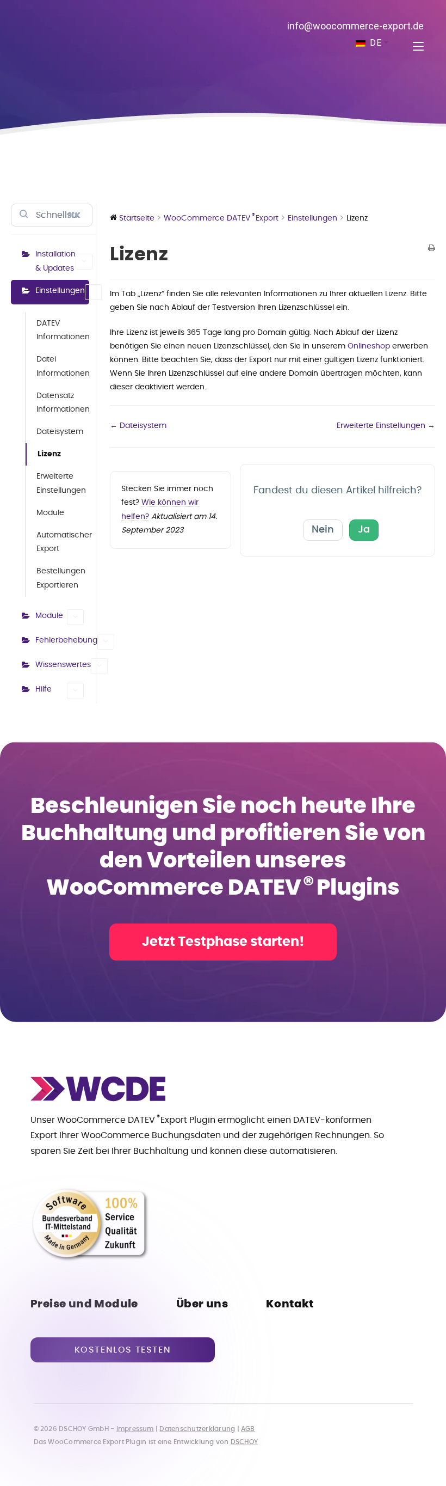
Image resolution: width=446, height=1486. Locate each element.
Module (50, 513)
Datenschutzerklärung (197, 1429)
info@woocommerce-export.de (355, 26)
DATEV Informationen (62, 330)
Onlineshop (369, 346)
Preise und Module (84, 1304)
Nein (323, 530)
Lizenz (49, 454)
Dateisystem (59, 432)
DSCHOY (244, 1442)
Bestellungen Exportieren (60, 578)
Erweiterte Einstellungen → (386, 426)
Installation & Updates (55, 261)
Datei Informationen (62, 366)
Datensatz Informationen (62, 402)
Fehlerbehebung (62, 640)
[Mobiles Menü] (414, 46)
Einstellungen (60, 291)
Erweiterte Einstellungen (61, 483)
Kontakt (290, 1304)
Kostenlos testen (123, 1350)
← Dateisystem (138, 426)
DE (374, 43)
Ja (364, 530)
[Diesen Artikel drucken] (431, 249)
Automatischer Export (62, 542)
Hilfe (43, 689)
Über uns (202, 1304)
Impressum (135, 1429)
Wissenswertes (62, 665)
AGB (248, 1429)
